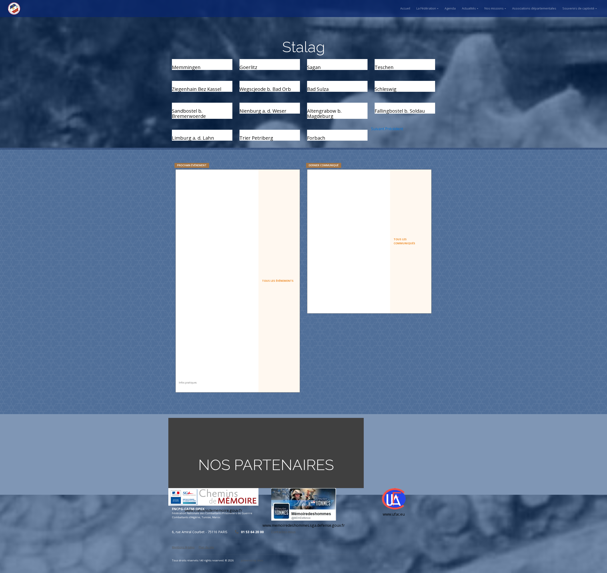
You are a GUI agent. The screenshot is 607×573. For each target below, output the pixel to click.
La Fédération (426, 8)
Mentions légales (183, 547)
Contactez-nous (283, 532)
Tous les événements (278, 280)
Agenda (450, 8)
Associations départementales (534, 8)
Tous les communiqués (404, 241)
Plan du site (206, 547)
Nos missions (494, 8)
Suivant (377, 128)
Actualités (469, 8)
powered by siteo (252, 560)
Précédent (394, 128)
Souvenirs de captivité (578, 8)
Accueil (405, 8)
